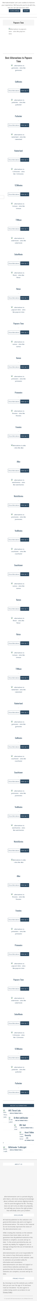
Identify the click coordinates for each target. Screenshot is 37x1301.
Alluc (18, 461)
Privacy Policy (7, 1292)
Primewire (18, 392)
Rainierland (18, 150)
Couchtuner (18, 565)
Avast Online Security (29, 1134)
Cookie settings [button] (14, 11)
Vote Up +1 (24, 90)
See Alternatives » (16, 1113)
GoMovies (18, 81)
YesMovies (18, 530)
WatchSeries (18, 496)
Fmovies (19, 427)
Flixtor (18, 288)
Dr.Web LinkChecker (21, 1117)
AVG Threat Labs (14, 1110)
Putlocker (18, 116)
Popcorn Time (18, 323)
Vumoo (18, 357)
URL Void (22, 1125)
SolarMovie (18, 254)
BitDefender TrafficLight (17, 1147)
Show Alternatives (13, 90)
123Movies (18, 185)
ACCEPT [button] (26, 11)
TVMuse (19, 219)
